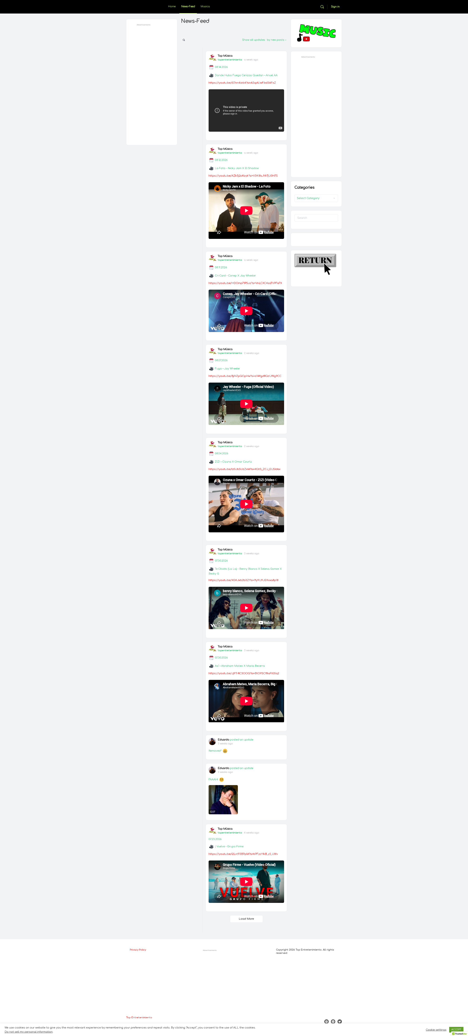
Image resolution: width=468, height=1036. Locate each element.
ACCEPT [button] (456, 1029)
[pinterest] (333, 1021)
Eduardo (223, 739)
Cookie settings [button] (436, 1029)
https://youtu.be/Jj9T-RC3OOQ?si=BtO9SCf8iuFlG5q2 (244, 673)
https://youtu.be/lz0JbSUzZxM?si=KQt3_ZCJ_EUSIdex (244, 469)
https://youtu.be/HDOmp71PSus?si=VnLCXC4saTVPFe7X (245, 283)
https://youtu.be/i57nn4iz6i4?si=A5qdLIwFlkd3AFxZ (242, 82)
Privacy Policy (138, 950)
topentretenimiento (230, 59)
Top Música (225, 55)
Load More (246, 918)
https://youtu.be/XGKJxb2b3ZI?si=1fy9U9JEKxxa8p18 (243, 580)
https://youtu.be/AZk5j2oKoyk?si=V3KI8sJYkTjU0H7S (243, 175)
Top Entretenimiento (139, 1017)
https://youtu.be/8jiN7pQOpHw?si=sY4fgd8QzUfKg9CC (245, 376)
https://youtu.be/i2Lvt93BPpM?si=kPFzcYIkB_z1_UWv (243, 854)
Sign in (335, 6)
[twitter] (339, 1021)
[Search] (322, 7)
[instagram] (326, 1021)
